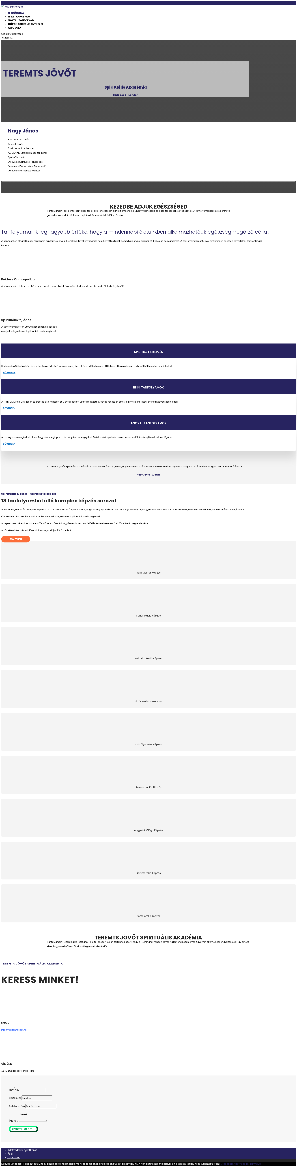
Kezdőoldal (15, 13)
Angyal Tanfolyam (20, 20)
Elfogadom (227, 1164)
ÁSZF (10, 1154)
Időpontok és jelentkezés (25, 24)
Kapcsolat (15, 28)
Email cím (15, 1098)
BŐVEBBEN (9, 372)
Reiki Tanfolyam (18, 16)
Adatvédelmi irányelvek (248, 1164)
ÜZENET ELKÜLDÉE (22, 1129)
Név (11, 1090)
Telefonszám (17, 1106)
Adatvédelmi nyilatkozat (22, 1150)
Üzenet (13, 1120)
